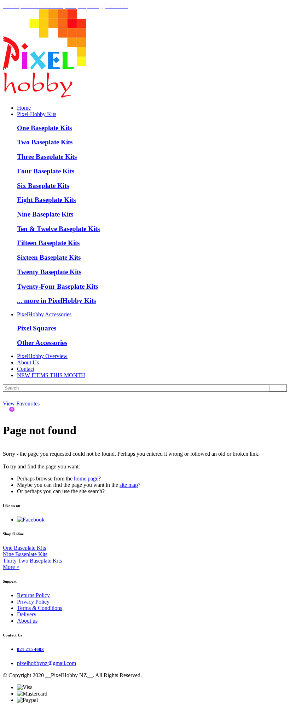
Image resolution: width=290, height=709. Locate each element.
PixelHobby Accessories (44, 314)
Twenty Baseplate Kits (49, 272)
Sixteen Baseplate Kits (49, 257)
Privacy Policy (33, 602)
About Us (28, 362)
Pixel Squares (36, 328)
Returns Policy (33, 595)
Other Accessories (42, 342)
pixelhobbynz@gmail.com (46, 663)
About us (27, 621)
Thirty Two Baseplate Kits (32, 561)
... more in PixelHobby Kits (56, 300)
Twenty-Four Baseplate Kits (57, 286)
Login (7, 396)
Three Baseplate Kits (47, 156)
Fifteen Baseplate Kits (48, 243)
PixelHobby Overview (42, 356)
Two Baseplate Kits (44, 142)
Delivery (26, 614)
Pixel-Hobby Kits (36, 114)
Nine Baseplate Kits (45, 214)
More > (11, 567)
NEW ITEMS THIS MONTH (51, 375)
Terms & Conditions (39, 608)
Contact (25, 369)
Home (24, 108)
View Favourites (21, 403)
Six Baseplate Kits (43, 185)
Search (278, 388)
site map (129, 485)
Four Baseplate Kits (45, 171)
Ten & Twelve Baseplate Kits (58, 228)
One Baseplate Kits (44, 128)
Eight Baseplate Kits (46, 199)
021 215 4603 (30, 649)
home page (86, 478)
